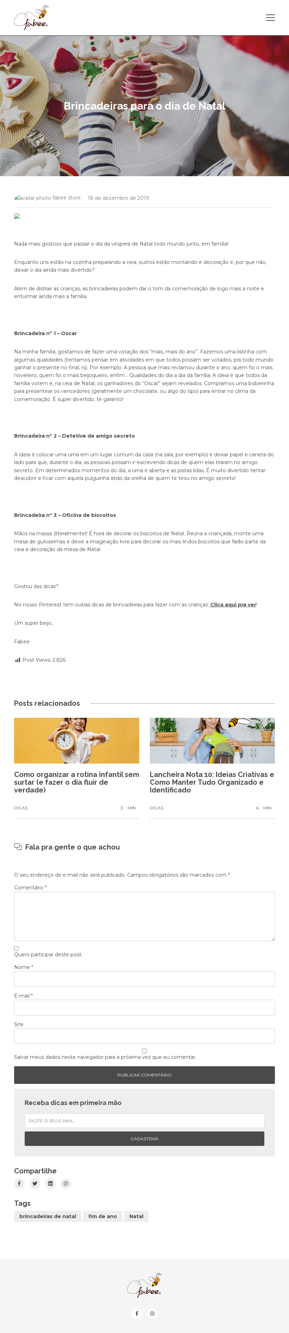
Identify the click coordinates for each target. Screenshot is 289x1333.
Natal (136, 1216)
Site (19, 1024)
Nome (23, 967)
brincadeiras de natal (47, 1216)
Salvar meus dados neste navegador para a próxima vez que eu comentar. (105, 1057)
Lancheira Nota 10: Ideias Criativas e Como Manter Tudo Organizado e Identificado (212, 782)
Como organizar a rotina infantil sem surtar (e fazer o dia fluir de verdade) (76, 782)
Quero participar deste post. (48, 954)
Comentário (30, 887)
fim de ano (102, 1216)
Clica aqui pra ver (232, 604)
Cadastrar (144, 1138)
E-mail (23, 996)
